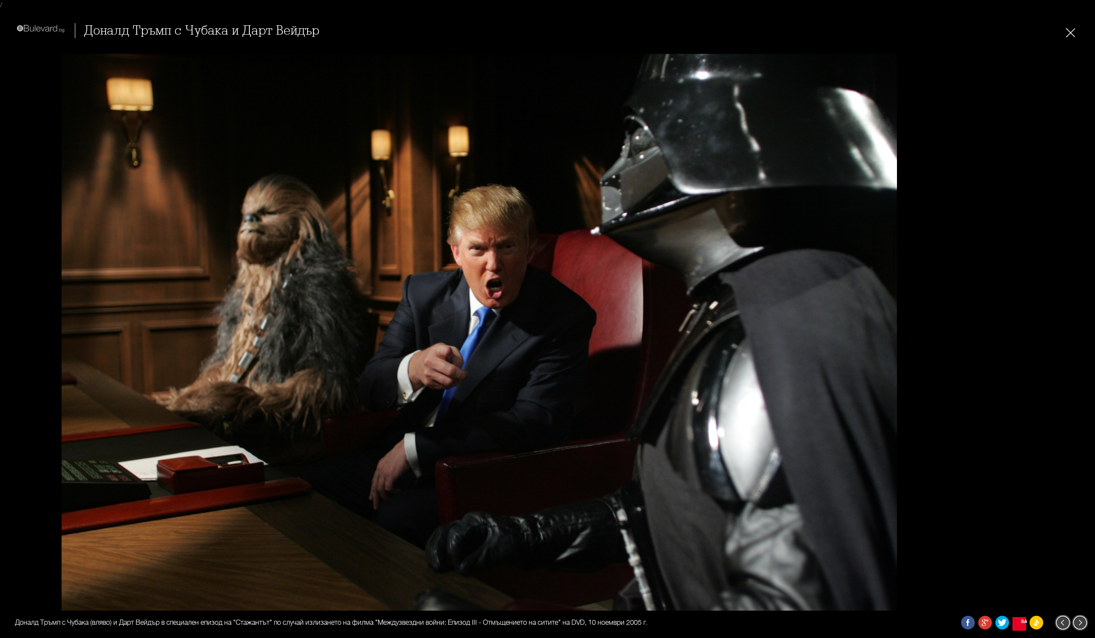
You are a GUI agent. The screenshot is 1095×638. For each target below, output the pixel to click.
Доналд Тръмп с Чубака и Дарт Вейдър (202, 30)
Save (1023, 621)
